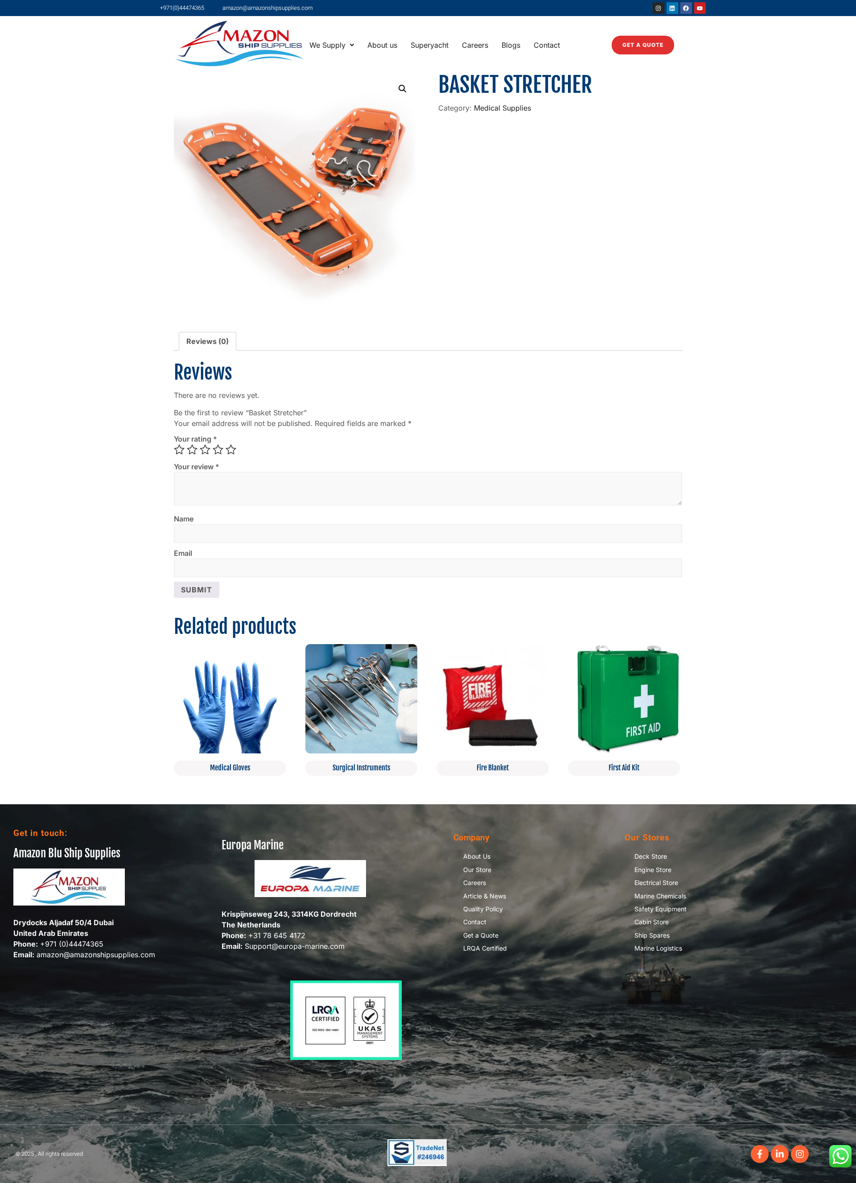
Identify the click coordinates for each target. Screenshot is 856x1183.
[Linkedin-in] (780, 1154)
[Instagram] (658, 8)
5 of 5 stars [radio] (231, 449)
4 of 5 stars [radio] (218, 449)
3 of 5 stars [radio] (205, 449)
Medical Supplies (502, 107)
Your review (196, 466)
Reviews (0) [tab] (207, 341)
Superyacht (430, 45)
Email (183, 553)
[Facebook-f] (760, 1154)
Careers (475, 45)
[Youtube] (700, 8)
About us (382, 45)
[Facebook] (686, 8)
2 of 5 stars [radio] (192, 449)
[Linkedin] (672, 8)
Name (183, 518)
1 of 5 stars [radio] (179, 449)
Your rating (195, 438)
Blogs (511, 45)
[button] (332, 45)
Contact (547, 45)
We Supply (327, 45)
